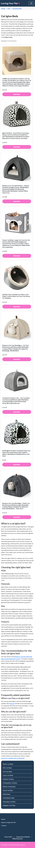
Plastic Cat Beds (8, 764)
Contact (3, 825)
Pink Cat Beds (7, 768)
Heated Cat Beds (8, 779)
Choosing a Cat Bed (9, 801)
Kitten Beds (6, 794)
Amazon (12, 703)
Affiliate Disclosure (17, 838)
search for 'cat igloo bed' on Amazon (12, 758)
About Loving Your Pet (8, 822)
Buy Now (17, 94)
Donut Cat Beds (8, 790)
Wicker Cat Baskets (9, 786)
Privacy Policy (8, 836)
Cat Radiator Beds (8, 798)
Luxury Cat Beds (8, 775)
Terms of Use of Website (23, 836)
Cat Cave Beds (7, 771)
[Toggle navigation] (31, 3)
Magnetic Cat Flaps (9, 805)
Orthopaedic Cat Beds (10, 783)
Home (3, 819)
